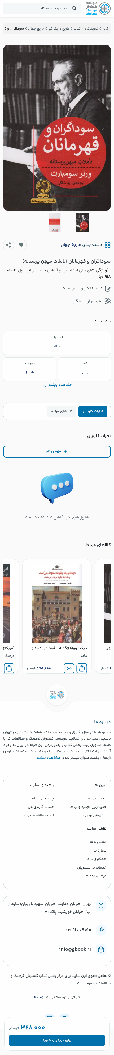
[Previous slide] (102, 127)
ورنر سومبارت (74, 288)
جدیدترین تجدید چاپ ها (87, 807)
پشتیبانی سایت (42, 798)
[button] (21, 245)
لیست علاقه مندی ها (37, 816)
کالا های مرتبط (61, 411)
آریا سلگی (81, 301)
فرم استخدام (96, 876)
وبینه (38, 997)
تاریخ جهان (70, 245)
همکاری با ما (96, 859)
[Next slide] (11, 127)
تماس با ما (98, 842)
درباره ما (100, 851)
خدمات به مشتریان (91, 868)
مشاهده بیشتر (48, 758)
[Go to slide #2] (54, 222)
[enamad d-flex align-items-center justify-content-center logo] (57, 958)
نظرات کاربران (93, 411)
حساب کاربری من (41, 807)
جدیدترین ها (96, 798)
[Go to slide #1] (82, 222)
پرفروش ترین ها (93, 816)
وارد (54, 1040)
